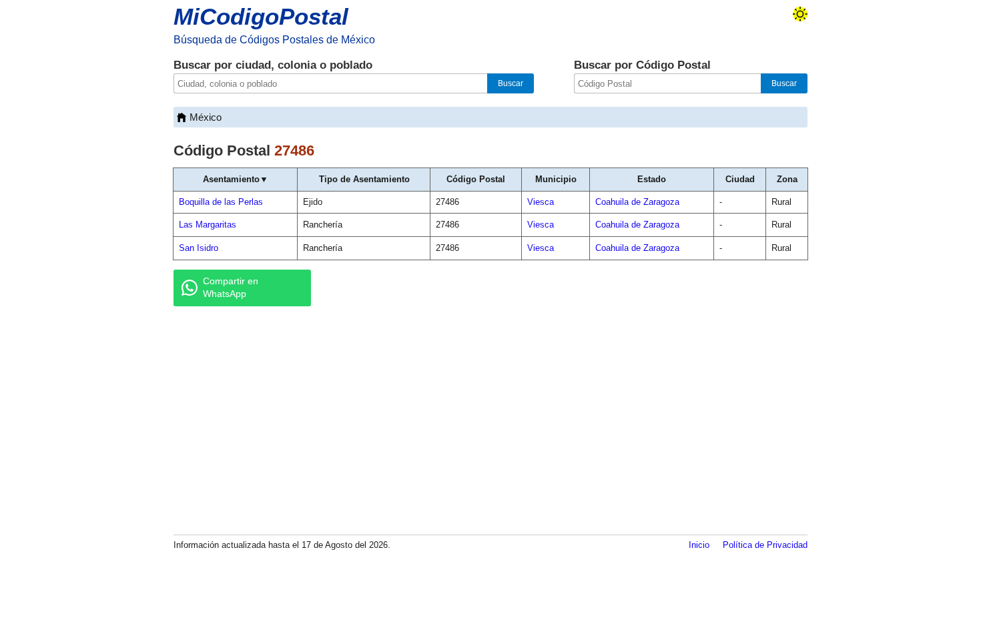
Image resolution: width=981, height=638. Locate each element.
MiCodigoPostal (261, 16)
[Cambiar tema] (800, 14)
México (206, 117)
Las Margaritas (207, 225)
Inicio (699, 545)
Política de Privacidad (765, 545)
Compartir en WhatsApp (230, 288)
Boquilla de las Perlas (221, 202)
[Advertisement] (490, 419)
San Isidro (198, 248)
